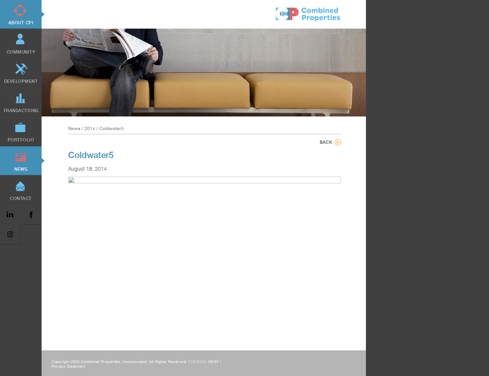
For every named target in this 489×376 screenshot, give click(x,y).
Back (326, 142)
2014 (89, 128)
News (74, 128)
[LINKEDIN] (10, 215)
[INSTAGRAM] (10, 235)
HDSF (213, 362)
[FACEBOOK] (31, 215)
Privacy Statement (68, 366)
